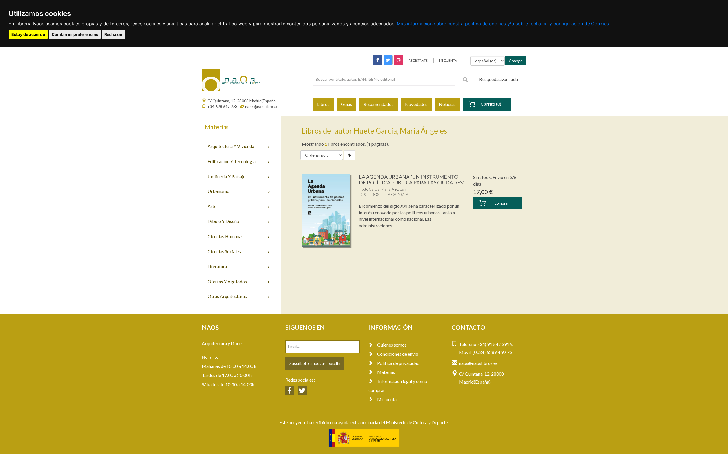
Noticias (447, 104)
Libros (323, 104)
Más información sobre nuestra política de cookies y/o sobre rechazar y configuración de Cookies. (503, 23)
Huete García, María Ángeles (381, 189)
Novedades (416, 104)
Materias (386, 372)
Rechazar (113, 34)
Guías (346, 104)
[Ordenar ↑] (349, 155)
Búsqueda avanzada (498, 79)
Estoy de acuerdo (28, 34)
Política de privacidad (398, 363)
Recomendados (378, 104)
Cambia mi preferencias (75, 34)
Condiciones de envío (397, 354)
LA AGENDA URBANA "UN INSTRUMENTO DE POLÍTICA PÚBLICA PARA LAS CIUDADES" (412, 180)
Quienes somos (392, 344)
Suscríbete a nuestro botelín (314, 363)
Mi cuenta (387, 399)
